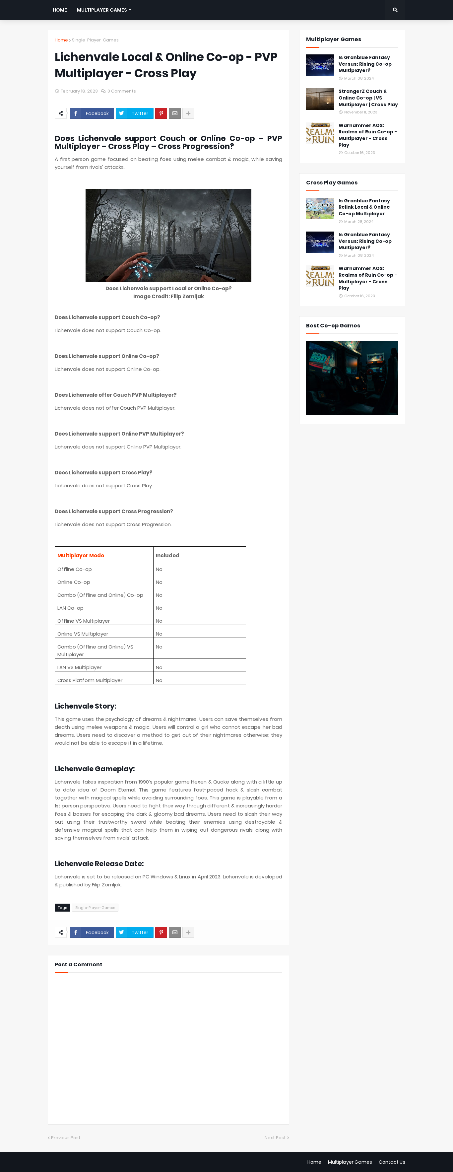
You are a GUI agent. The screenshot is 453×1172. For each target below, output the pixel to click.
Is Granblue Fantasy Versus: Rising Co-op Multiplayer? (365, 64)
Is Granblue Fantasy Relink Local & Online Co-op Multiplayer (364, 207)
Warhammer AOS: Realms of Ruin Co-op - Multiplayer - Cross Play (368, 135)
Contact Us (392, 1162)
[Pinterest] (161, 113)
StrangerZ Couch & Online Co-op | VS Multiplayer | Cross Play (368, 97)
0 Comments (121, 91)
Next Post (275, 1138)
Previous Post (66, 1138)
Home (61, 40)
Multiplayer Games (350, 1162)
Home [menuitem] (60, 10)
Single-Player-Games (95, 40)
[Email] (175, 113)
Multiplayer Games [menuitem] (102, 10)
